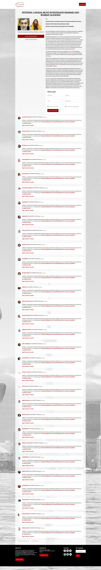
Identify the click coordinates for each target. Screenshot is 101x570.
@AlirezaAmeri (25, 471)
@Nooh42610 (25, 173)
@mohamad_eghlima (27, 187)
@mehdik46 (25, 258)
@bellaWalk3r (25, 457)
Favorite (32, 125)
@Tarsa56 (24, 386)
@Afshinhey (25, 202)
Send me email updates (53, 106)
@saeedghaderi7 (26, 159)
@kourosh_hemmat (26, 301)
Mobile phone (67, 100)
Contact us (43, 555)
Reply (23, 125)
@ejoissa (24, 287)
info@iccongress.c (47, 552)
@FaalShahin (25, 428)
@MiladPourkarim (26, 329)
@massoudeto (25, 499)
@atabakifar (25, 485)
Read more (19, 559)
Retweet (27, 125)
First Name (49, 95)
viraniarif (55, 121)
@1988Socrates (25, 244)
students (57, 64)
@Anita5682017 (25, 414)
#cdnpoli (43, 121)
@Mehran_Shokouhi (27, 442)
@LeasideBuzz (25, 357)
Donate (82, 4)
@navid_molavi (25, 131)
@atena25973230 (26, 230)
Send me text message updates (73, 106)
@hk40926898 (25, 400)
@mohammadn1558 (27, 315)
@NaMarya (24, 145)
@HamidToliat (25, 513)
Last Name (67, 95)
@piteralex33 (25, 216)
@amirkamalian (26, 272)
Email (48, 100)
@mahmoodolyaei (26, 117)
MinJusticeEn (49, 121)
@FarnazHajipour (26, 343)
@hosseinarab (25, 528)
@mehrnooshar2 (26, 372)
